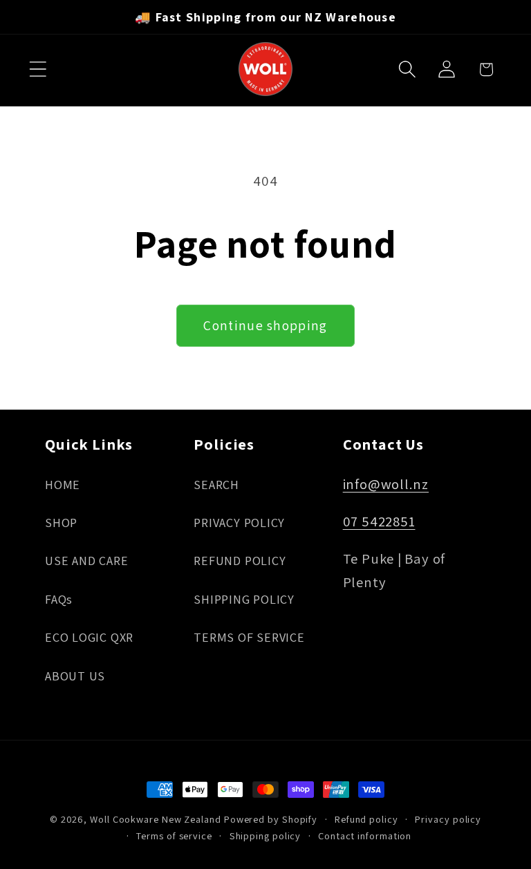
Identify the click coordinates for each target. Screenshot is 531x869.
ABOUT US (75, 675)
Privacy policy (448, 818)
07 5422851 (379, 521)
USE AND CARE (86, 560)
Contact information (364, 835)
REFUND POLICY (240, 560)
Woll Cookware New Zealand (155, 818)
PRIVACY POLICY (239, 522)
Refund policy (366, 818)
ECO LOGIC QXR (89, 637)
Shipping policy (265, 835)
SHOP (61, 522)
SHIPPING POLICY (244, 599)
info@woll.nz (386, 484)
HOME (62, 484)
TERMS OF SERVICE (249, 637)
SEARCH (216, 484)
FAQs (59, 599)
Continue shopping (265, 325)
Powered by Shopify (270, 818)
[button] (37, 69)
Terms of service (174, 835)
